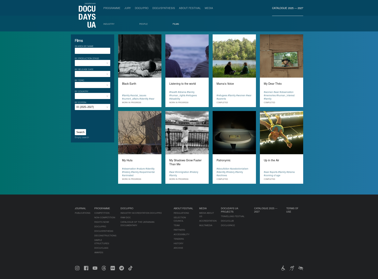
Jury (127, 8)
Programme (111, 8)
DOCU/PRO (141, 8)
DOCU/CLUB (227, 220)
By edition (80, 102)
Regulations (181, 212)
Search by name (84, 46)
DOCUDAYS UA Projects (229, 209)
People (143, 23)
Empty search (82, 137)
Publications (82, 212)
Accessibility (181, 234)
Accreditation (208, 220)
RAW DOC (125, 217)
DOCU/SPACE (228, 225)
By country (81, 91)
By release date (84, 69)
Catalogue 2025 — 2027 (287, 8)
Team (177, 225)
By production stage (87, 58)
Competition (101, 212)
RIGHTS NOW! (101, 221)
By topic (79, 80)
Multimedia (205, 225)
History (178, 243)
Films (176, 23)
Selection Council (180, 219)
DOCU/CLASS (101, 247)
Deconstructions (105, 235)
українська (90, 3)
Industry (108, 23)
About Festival (190, 8)
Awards (98, 252)
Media (209, 8)
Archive (178, 247)
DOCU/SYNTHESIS (163, 8)
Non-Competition (104, 217)
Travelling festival (233, 216)
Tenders (179, 238)
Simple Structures (101, 241)
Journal (80, 208)
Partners (179, 229)
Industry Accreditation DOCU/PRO (141, 212)
